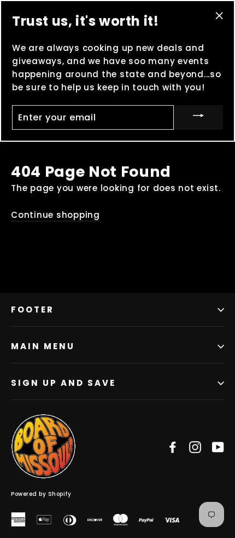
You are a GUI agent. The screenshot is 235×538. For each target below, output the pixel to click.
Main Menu (43, 346)
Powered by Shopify (41, 494)
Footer (32, 309)
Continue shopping (55, 215)
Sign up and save (63, 383)
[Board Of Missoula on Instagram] (195, 446)
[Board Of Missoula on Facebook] (173, 446)
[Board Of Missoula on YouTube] (218, 446)
